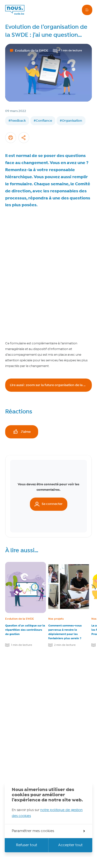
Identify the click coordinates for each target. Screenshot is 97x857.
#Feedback (17, 121)
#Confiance (43, 121)
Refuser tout (26, 845)
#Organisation (71, 121)
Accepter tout (70, 845)
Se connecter (52, 504)
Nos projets (56, 619)
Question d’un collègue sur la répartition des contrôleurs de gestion (25, 630)
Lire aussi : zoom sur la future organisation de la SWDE (51, 385)
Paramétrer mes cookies (33, 831)
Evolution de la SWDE (19, 619)
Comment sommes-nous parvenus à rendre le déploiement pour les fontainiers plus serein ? (65, 632)
